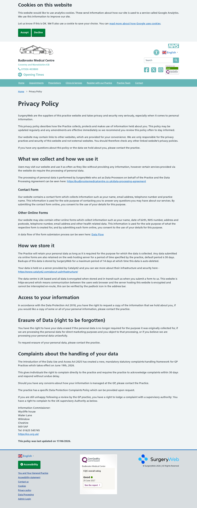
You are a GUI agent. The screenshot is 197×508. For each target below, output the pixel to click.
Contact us (23, 481)
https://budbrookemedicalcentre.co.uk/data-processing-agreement (106, 181)
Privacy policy (24, 490)
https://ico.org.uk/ (28, 434)
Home (21, 83)
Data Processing (26, 494)
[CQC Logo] (91, 462)
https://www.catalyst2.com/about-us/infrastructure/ (48, 271)
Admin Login (24, 499)
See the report (91, 485)
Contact (139, 83)
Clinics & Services (74, 83)
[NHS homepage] (37, 51)
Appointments (36, 83)
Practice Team (123, 83)
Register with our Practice (99, 83)
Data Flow (98, 234)
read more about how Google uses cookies (134, 23)
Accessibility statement (29, 477)
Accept (25, 32)
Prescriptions (54, 83)
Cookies (22, 486)
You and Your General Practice (33, 473)
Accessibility (30, 464)
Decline (38, 32)
